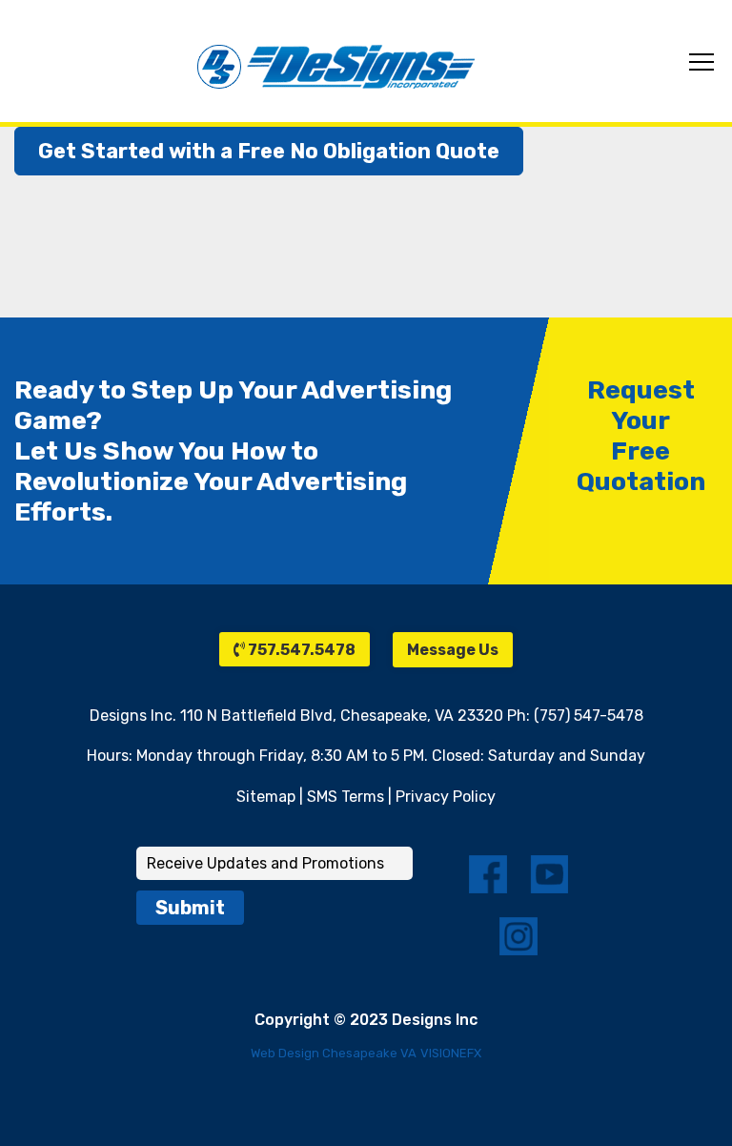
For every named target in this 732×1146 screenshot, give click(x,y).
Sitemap (265, 797)
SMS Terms (345, 797)
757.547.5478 (300, 650)
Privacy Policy (446, 797)
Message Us (452, 650)
